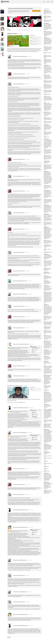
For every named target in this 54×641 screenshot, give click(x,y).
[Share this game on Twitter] (41, 15)
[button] (24, 27)
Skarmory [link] (24, 402)
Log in (44, 1)
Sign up (48, 1)
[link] (35, 38)
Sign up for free (37, 10)
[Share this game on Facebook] (39, 15)
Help (52, 1)
